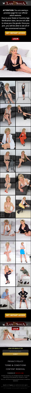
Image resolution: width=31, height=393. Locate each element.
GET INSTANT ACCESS (15, 33)
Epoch (5, 385)
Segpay (11, 385)
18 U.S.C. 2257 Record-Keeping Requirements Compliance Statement (15, 380)
